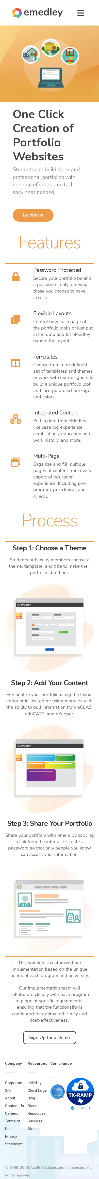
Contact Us (14, 1106)
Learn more (33, 215)
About (10, 1098)
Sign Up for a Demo (49, 1037)
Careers (11, 1113)
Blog (31, 1098)
